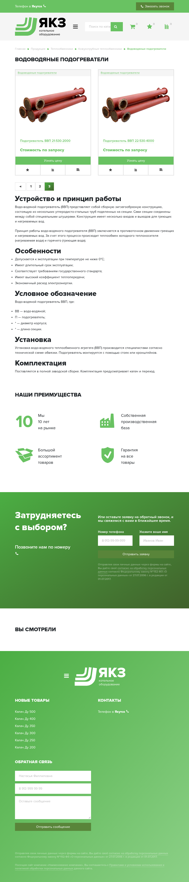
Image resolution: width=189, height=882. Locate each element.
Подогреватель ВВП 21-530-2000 (45, 141)
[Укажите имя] (53, 776)
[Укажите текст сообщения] (53, 808)
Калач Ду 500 (25, 711)
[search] (104, 26)
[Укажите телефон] (53, 788)
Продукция (38, 49)
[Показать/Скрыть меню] (75, 26)
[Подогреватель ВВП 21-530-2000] (53, 105)
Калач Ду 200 (25, 747)
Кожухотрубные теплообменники (100, 49)
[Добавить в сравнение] (53, 170)
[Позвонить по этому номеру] (128, 712)
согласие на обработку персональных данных (132, 570)
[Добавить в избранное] (28, 170)
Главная (20, 49)
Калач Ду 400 (25, 719)
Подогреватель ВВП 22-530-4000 (128, 141)
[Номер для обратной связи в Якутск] (45, 6)
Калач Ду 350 (25, 726)
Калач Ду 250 (25, 740)
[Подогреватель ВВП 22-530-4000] (136, 105)
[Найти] (117, 26)
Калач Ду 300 (25, 733)
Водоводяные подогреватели (37, 73)
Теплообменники (62, 49)
